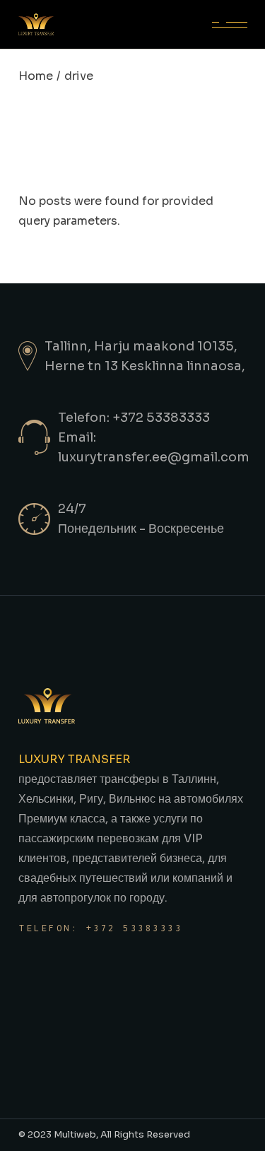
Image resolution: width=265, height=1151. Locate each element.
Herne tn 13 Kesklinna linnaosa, (145, 366)
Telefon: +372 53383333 (100, 928)
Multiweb (75, 1134)
